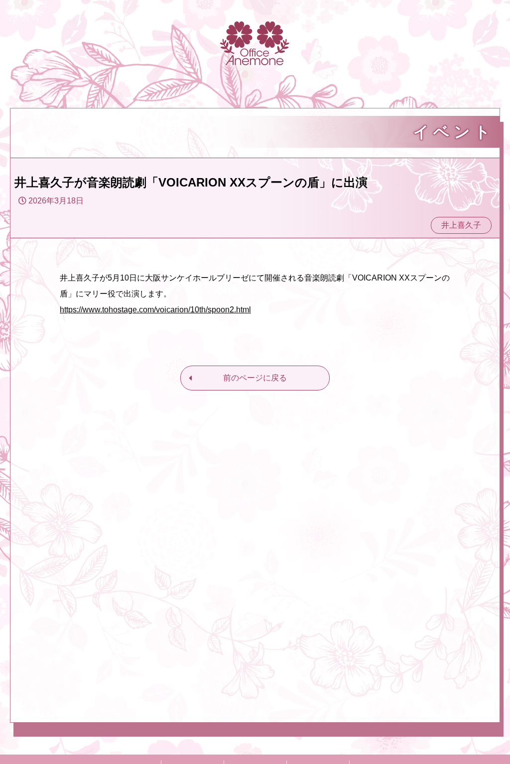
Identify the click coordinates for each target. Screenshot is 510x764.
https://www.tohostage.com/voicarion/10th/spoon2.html (155, 309)
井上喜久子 (461, 225)
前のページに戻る (255, 378)
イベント (454, 132)
